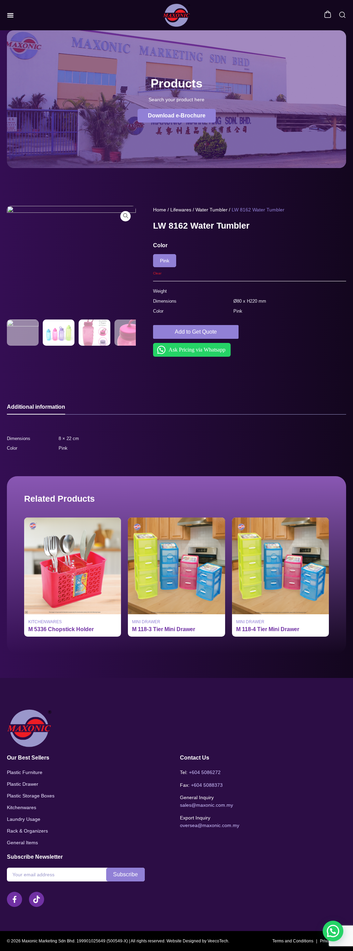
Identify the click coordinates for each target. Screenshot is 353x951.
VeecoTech (218, 941)
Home (159, 209)
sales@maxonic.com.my (206, 805)
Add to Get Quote (196, 332)
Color (160, 245)
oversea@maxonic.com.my (209, 825)
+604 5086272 (205, 772)
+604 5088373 (207, 785)
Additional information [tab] (36, 407)
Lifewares (180, 209)
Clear (157, 273)
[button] (177, 116)
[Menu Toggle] (10, 15)
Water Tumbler (211, 209)
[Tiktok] (36, 899)
